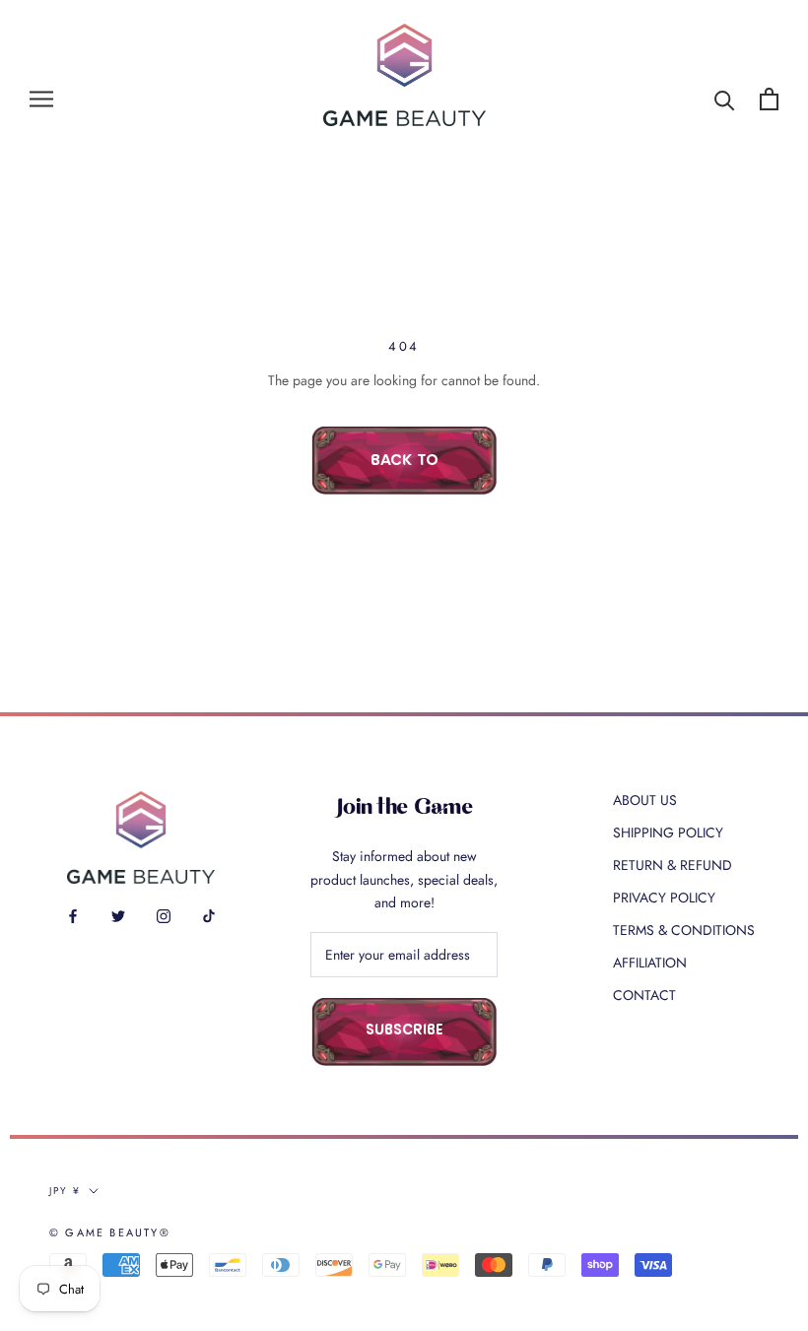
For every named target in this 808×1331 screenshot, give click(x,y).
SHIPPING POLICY (668, 832)
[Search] (724, 99)
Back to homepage (404, 474)
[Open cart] (769, 99)
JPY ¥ (65, 1190)
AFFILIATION (650, 962)
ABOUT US (645, 800)
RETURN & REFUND (672, 865)
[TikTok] (209, 914)
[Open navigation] (41, 99)
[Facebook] (73, 914)
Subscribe (404, 1031)
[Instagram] (163, 914)
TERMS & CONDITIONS (684, 930)
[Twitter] (118, 914)
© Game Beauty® (109, 1232)
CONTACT (644, 995)
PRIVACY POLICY (664, 897)
